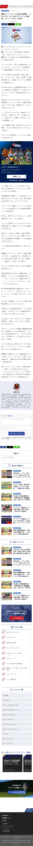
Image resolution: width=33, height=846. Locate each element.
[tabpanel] (16, 164)
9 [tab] (22, 180)
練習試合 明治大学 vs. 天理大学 (11, 764)
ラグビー (4, 6)
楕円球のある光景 (11, 642)
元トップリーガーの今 (12, 648)
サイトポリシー (7, 828)
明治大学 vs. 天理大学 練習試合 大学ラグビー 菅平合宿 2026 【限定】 (12, 761)
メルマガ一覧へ (16, 618)
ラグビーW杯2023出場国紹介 (14, 663)
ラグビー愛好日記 (11, 679)
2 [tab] (11, 180)
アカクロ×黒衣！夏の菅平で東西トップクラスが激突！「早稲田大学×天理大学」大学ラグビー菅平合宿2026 (21, 486)
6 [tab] (18, 180)
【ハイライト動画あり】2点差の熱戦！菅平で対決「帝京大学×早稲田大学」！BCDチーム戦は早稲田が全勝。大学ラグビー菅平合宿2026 (21, 597)
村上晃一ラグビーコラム (13, 632)
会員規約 (5, 823)
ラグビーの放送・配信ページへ (17, 792)
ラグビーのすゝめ (11, 674)
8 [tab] (21, 180)
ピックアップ (9, 743)
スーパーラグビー (8, 457)
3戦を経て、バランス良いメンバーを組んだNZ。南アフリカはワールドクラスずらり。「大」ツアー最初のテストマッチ (21, 563)
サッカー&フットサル (15, 6)
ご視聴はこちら (16, 176)
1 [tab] (10, 180)
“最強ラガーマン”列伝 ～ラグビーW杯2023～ (16, 668)
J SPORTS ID (5, 815)
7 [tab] (19, 180)
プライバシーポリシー (8, 826)
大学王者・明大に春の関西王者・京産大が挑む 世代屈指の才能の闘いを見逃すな (21, 551)
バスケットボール (10, 724)
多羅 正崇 (14, 21)
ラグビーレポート (11, 637)
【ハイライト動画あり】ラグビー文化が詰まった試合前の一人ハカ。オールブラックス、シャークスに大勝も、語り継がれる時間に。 (21, 521)
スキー (7, 734)
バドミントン (9, 739)
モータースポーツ (11, 715)
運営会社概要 (6, 831)
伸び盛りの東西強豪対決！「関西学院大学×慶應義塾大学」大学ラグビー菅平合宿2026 (21, 586)
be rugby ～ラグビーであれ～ (14, 653)
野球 (6, 695)
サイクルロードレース (13, 710)
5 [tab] (16, 180)
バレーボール (9, 719)
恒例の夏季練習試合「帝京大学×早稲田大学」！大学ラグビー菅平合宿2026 (21, 574)
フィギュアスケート (12, 729)
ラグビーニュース (11, 658)
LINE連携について (6, 818)
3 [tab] (13, 180)
